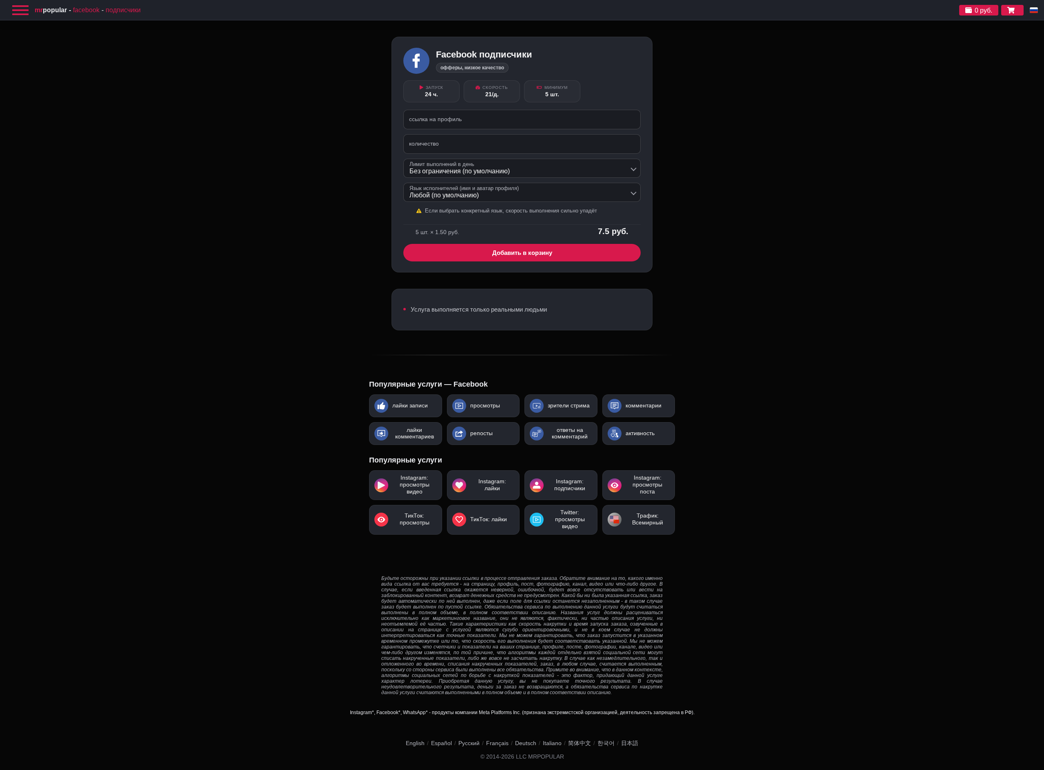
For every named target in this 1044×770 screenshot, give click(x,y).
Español (441, 743)
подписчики (123, 10)
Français (497, 743)
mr (51, 10)
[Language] (1034, 10)
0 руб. (983, 10)
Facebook (86, 10)
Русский (469, 743)
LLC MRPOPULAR (540, 757)
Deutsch (525, 743)
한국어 (606, 743)
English (415, 743)
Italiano (552, 743)
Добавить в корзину (522, 252)
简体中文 (579, 743)
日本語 (629, 743)
